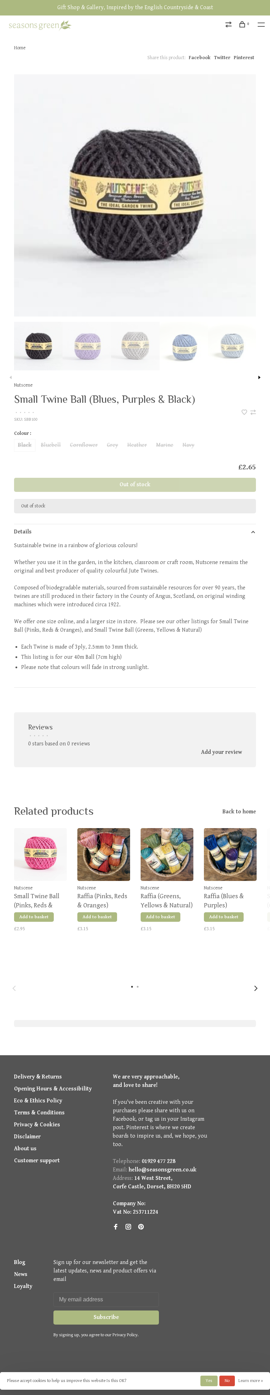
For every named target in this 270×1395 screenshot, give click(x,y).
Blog (19, 1262)
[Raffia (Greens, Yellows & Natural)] (167, 854)
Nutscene (23, 385)
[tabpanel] (135, 195)
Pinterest (244, 58)
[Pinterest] (141, 1227)
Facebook (200, 58)
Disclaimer (27, 1136)
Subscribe (106, 1317)
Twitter (222, 58)
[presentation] (38, 346)
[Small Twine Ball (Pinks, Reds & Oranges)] (40, 854)
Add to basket (34, 917)
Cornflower (84, 445)
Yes (209, 1380)
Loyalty (23, 1286)
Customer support (37, 1160)
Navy (188, 445)
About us (25, 1148)
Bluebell (51, 445)
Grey (112, 445)
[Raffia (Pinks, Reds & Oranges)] (103, 854)
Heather (137, 445)
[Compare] (229, 26)
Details (23, 531)
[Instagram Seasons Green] (128, 1227)
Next (259, 377)
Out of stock (135, 484)
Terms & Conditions (39, 1112)
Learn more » (250, 1380)
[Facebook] (115, 1227)
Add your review (221, 752)
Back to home (239, 811)
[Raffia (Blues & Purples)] (230, 854)
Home (20, 48)
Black (25, 445)
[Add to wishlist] (245, 413)
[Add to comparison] (253, 413)
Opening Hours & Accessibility (53, 1089)
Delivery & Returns (38, 1077)
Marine (164, 445)
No (227, 1380)
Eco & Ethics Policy (38, 1100)
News (20, 1274)
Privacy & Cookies (37, 1124)
